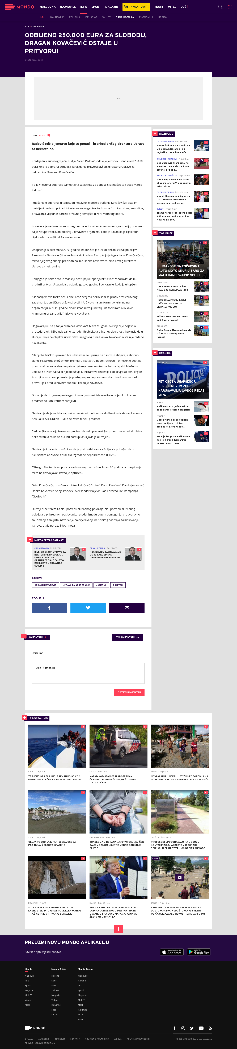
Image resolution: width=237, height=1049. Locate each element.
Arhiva (117, 1039)
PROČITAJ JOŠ (39, 718)
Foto (53, 1009)
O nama (29, 1039)
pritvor (118, 585)
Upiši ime (37, 653)
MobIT (28, 995)
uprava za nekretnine (76, 585)
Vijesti (42, 136)
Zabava (55, 990)
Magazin (29, 990)
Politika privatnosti (138, 1039)
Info (27, 26)
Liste (54, 1014)
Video (28, 1000)
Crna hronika (37, 26)
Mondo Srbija (58, 969)
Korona (55, 976)
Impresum (60, 1039)
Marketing (43, 1039)
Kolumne (56, 1005)
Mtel (27, 1005)
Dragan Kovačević (45, 585)
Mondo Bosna (85, 969)
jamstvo (101, 585)
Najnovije (30, 976)
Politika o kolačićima (97, 1039)
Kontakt (75, 1039)
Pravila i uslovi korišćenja (40, 1043)
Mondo (28, 969)
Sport (28, 985)
